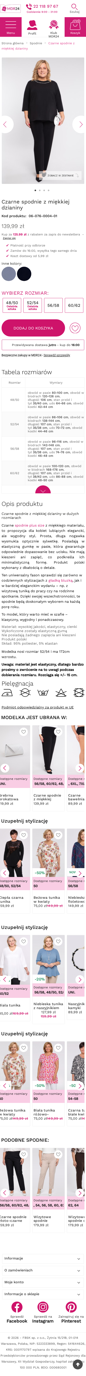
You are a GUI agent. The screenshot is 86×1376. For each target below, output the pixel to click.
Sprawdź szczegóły (57, 355)
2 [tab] (39, 190)
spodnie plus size (29, 525)
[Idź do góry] (78, 1364)
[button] (4, 768)
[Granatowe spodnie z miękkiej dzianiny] (24, 274)
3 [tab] (44, 190)
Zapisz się (9, 238)
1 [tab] (35, 190)
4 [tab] (48, 190)
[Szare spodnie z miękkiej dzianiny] (9, 274)
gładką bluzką (61, 580)
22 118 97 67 (45, 6)
